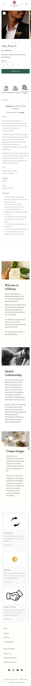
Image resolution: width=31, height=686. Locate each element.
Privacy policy (11, 682)
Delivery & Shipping (9, 658)
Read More (7, 545)
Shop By (6, 633)
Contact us (7, 653)
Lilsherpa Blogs (8, 642)
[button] (15, 100)
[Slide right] (19, 42)
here (22, 112)
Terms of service (21, 682)
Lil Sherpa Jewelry (13, 679)
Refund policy (23, 679)
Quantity (4, 60)
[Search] (22, 4)
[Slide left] (11, 42)
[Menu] (4, 4)
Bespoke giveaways (9, 662)
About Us (6, 637)
